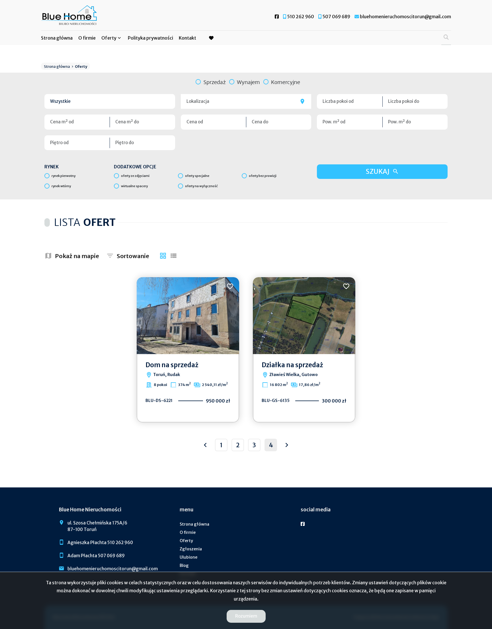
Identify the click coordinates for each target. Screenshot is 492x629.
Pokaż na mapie (77, 256)
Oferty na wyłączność (201, 186)
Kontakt (187, 38)
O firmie (87, 38)
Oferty (108, 38)
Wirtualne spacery (134, 186)
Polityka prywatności (150, 38)
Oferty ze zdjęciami (135, 176)
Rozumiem (246, 616)
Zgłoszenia (191, 549)
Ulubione (188, 557)
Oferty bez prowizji (262, 176)
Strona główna (57, 38)
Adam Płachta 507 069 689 (96, 555)
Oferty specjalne (197, 176)
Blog (184, 565)
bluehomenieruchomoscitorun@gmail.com (112, 568)
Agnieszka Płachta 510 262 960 (100, 542)
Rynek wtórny (61, 186)
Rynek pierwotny (63, 176)
